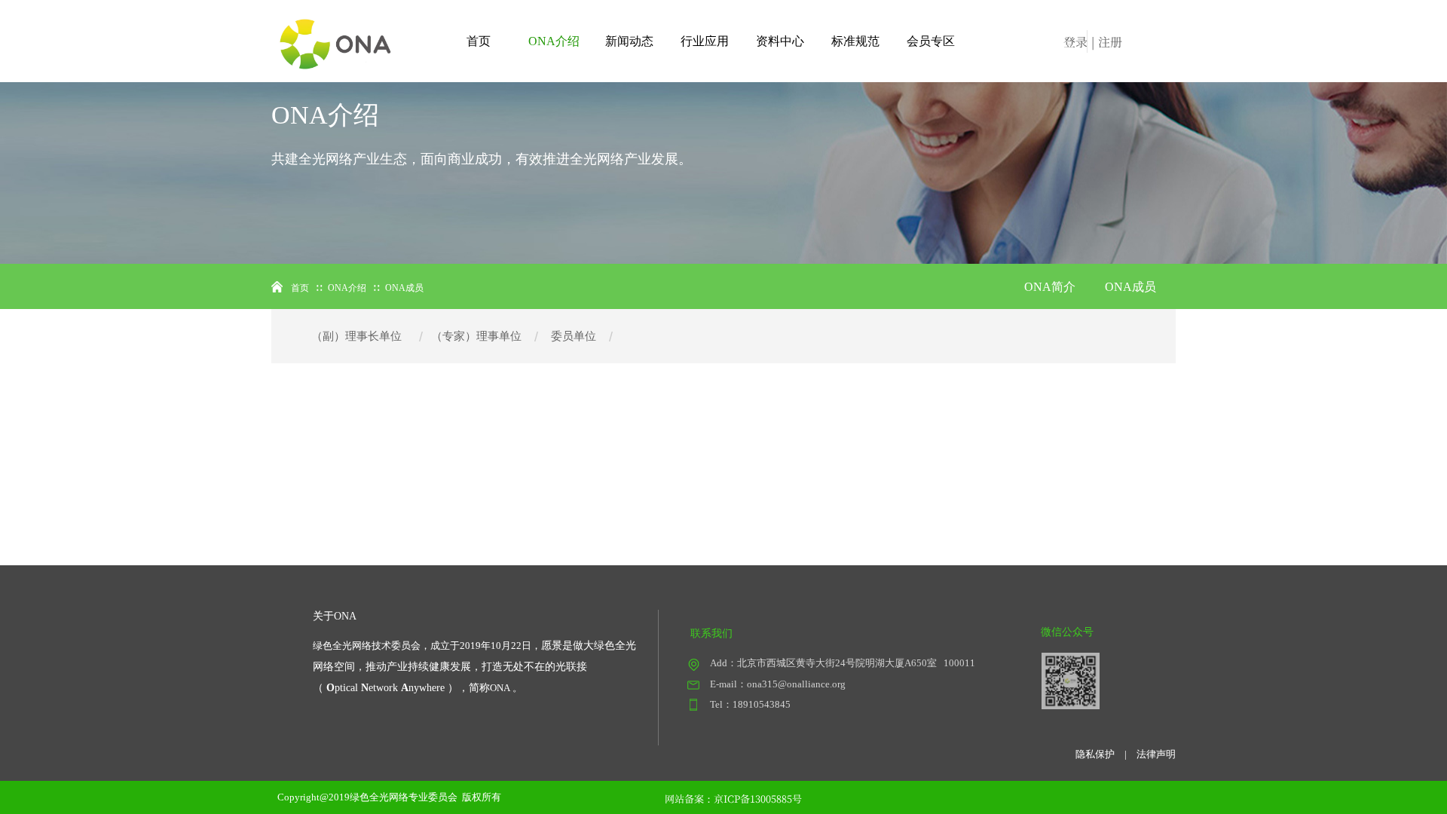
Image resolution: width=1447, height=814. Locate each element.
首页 (479, 41)
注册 (1110, 41)
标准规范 (855, 41)
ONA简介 (1049, 286)
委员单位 (573, 336)
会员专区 (931, 41)
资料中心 (780, 41)
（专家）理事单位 (476, 336)
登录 (1075, 41)
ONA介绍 (554, 41)
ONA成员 (1130, 286)
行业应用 (705, 41)
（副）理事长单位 (356, 336)
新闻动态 (629, 41)
